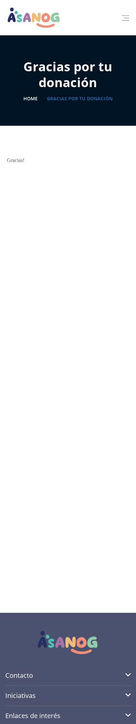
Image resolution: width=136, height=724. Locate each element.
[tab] (68, 676)
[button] (125, 17)
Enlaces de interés (32, 715)
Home (30, 98)
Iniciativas (20, 695)
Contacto (19, 675)
